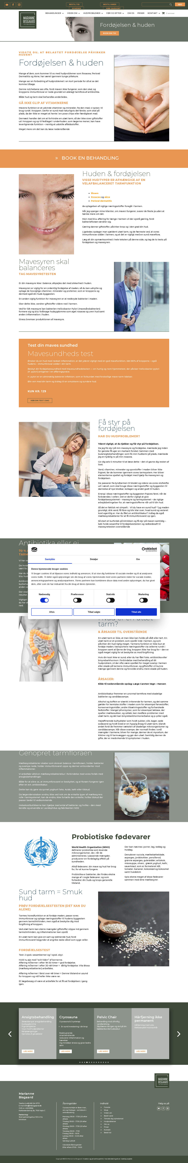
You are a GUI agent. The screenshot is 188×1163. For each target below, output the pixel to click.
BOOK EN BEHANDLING (90, 158)
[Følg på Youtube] (6, 4)
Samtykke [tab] (50, 559)
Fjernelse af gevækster (32, 1034)
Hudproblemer (91, 13)
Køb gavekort (113, 8)
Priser (141, 13)
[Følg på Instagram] (19, 4)
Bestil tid (74, 4)
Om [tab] (138, 559)
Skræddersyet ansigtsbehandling (36, 1021)
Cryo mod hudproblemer (33, 1029)
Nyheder (76, 8)
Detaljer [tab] (94, 559)
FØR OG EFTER (113, 13)
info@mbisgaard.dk (33, 1106)
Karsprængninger (30, 1031)
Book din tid (109, 33)
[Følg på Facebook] (13, 4)
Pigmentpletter (29, 1026)
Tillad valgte (94, 612)
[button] (10, 1033)
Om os (130, 13)
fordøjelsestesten (131, 524)
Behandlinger (53, 13)
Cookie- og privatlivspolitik (93, 1159)
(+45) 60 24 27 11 (32, 1103)
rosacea (128, 456)
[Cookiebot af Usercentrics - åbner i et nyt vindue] (144, 549)
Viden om (72, 13)
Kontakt (153, 13)
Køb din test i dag (40, 400)
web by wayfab (126, 1159)
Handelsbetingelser (112, 1159)
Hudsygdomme (29, 1024)
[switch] (77, 600)
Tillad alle (136, 612)
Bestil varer (109, 4)
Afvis (51, 612)
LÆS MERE (28, 1051)
